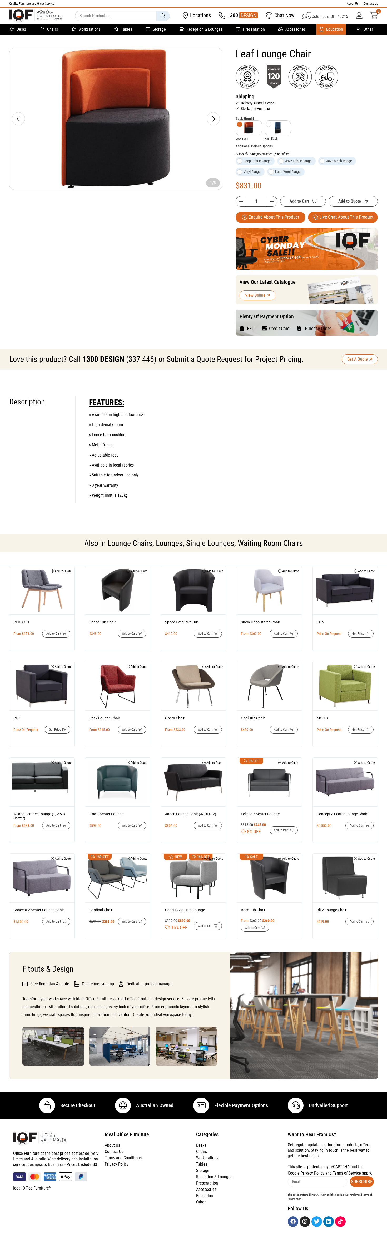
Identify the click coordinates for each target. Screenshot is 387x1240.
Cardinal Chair (100, 910)
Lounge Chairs (130, 543)
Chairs (52, 29)
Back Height (245, 118)
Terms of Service (347, 1173)
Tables (126, 29)
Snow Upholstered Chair (260, 622)
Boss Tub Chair (253, 910)
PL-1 (17, 718)
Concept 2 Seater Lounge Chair (38, 910)
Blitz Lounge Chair (331, 910)
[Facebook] (293, 1221)
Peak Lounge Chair (104, 718)
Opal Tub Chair (253, 718)
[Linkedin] (328, 1221)
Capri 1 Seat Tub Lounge (185, 910)
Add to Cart (299, 201)
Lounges (169, 543)
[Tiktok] (340, 1221)
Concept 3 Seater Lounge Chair (342, 814)
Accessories (295, 29)
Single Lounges (210, 543)
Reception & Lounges (204, 29)
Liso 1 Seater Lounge (106, 814)
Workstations (89, 29)
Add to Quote (349, 201)
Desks (22, 29)
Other (368, 29)
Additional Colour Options (254, 146)
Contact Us (371, 3)
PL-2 (320, 622)
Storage (159, 29)
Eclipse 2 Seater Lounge (260, 814)
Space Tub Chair (102, 622)
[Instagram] (305, 1221)
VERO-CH (21, 622)
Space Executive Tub (181, 622)
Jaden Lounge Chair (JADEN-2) (190, 814)
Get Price (358, 634)
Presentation (254, 29)
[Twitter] (316, 1221)
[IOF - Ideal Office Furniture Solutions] (35, 16)
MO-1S (322, 718)
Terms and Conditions (123, 1157)
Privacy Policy (116, 1164)
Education (334, 29)
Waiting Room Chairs (270, 543)
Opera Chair (175, 718)
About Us (352, 3)
